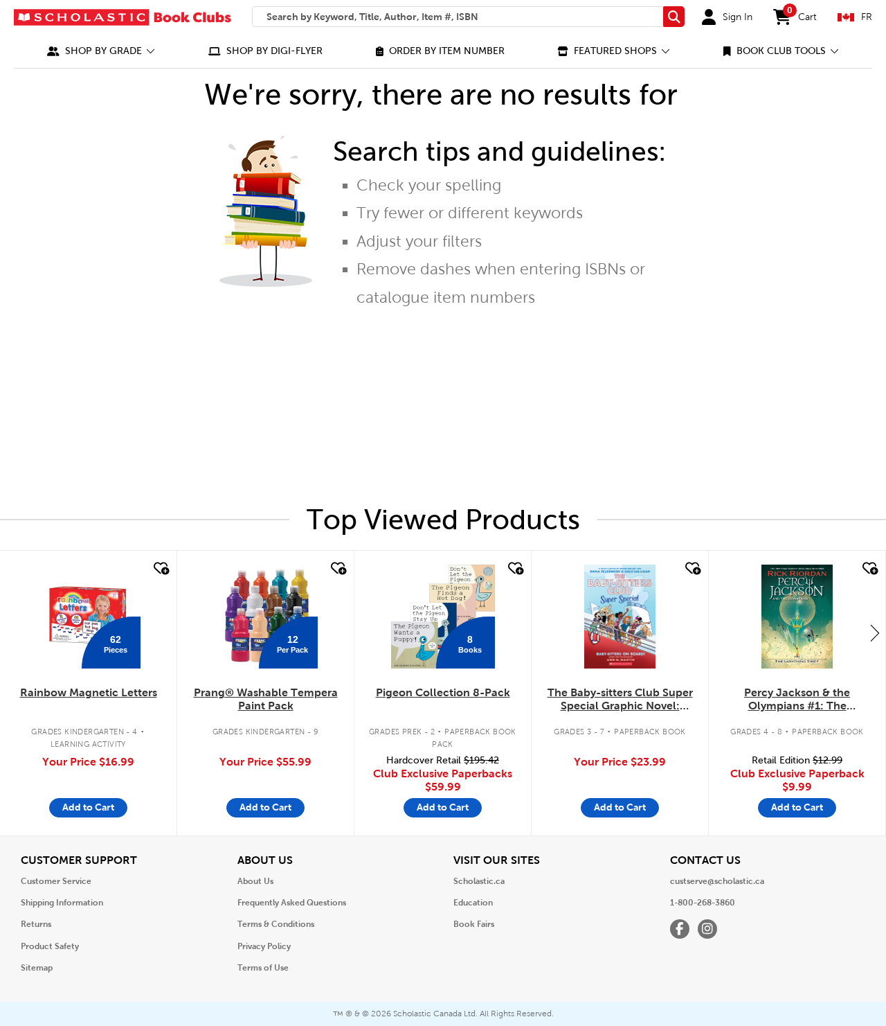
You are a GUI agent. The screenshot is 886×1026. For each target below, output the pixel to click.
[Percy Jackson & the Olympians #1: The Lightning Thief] (796, 617)
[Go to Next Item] (875, 632)
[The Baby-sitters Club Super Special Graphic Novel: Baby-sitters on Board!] (620, 617)
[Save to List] (160, 568)
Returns (36, 924)
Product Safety (50, 946)
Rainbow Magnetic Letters (88, 692)
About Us (255, 881)
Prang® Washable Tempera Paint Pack (266, 699)
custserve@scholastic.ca (717, 881)
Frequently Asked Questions (291, 903)
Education (473, 903)
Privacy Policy (264, 946)
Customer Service (56, 881)
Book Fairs (473, 924)
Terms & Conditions (275, 924)
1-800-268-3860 (702, 903)
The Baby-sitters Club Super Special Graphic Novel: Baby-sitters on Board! (620, 700)
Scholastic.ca (479, 881)
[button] (101, 51)
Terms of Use (263, 968)
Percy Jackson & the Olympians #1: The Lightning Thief (797, 700)
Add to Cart (88, 807)
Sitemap (37, 968)
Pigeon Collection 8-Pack (443, 692)
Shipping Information (62, 903)
